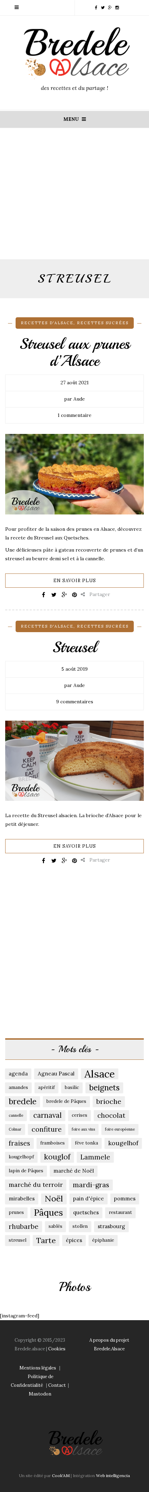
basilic (72, 1087)
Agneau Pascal (56, 1073)
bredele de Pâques (66, 1101)
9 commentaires (74, 701)
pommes (124, 1198)
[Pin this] (74, 594)
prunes (16, 1212)
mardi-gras (91, 1184)
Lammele (95, 1157)
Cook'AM (61, 1475)
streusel (17, 1240)
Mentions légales (37, 1368)
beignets (104, 1087)
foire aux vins (83, 1129)
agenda (18, 1073)
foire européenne (120, 1129)
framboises (52, 1143)
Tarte (46, 1240)
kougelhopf (21, 1157)
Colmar (15, 1129)
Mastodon (40, 1394)
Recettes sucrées (103, 322)
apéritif (46, 1087)
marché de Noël (73, 1170)
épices (74, 1240)
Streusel (74, 647)
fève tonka (86, 1143)
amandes (18, 1087)
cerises (79, 1115)
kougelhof (123, 1143)
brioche (108, 1101)
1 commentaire (74, 415)
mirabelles (22, 1198)
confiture (47, 1129)
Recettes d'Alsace (47, 322)
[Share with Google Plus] (64, 594)
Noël (54, 1198)
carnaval (47, 1115)
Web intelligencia (113, 1475)
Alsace (100, 1073)
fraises (19, 1143)
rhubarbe (23, 1226)
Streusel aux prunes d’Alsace (74, 352)
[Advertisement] (74, 200)
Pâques (48, 1212)
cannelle (16, 1115)
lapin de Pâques (26, 1171)
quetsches (86, 1212)
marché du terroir (36, 1185)
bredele (22, 1101)
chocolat (111, 1115)
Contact (57, 1385)
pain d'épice (88, 1198)
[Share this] (43, 594)
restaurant (120, 1212)
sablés (55, 1226)
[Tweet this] (53, 594)
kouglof (57, 1157)
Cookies (56, 1349)
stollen (80, 1226)
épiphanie (103, 1240)
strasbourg (111, 1226)
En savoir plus (74, 581)
